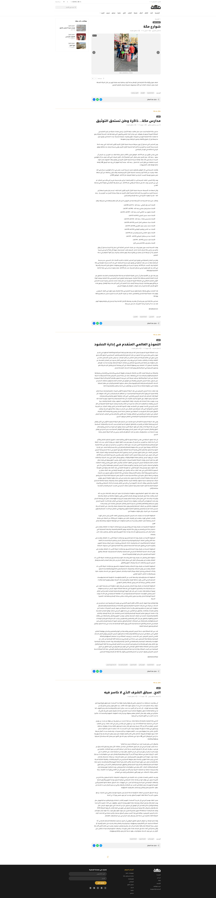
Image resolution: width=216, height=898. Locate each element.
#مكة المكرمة (150, 93)
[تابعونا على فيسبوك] (78, 1)
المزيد (102, 13)
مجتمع (113, 13)
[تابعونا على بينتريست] (73, 1)
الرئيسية (157, 13)
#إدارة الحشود (133, 664)
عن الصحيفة (57, 1)
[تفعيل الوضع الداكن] (67, 2)
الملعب (130, 13)
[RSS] (71, 1)
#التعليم (135, 316)
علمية (119, 13)
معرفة (135, 13)
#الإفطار (143, 93)
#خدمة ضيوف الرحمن (111, 664)
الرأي (124, 13)
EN (64, 1)
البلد (151, 13)
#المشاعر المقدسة (123, 664)
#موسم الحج (142, 664)
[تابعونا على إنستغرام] (76, 1)
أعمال (141, 13)
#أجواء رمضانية (134, 93)
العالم (146, 13)
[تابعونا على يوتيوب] (75, 1)
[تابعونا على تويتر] (80, 1)
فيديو (108, 13)
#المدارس (151, 316)
